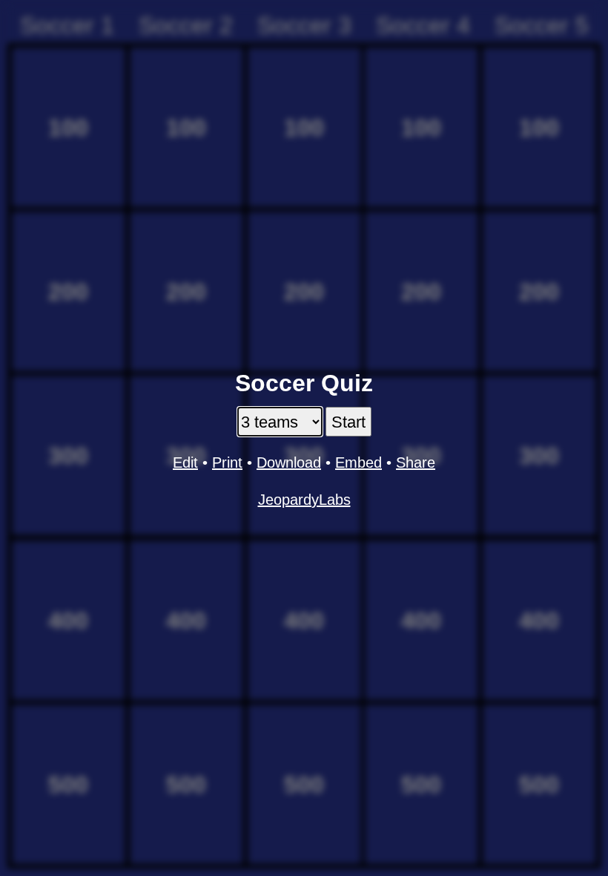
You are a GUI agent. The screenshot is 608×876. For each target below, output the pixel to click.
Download (289, 462)
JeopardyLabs (304, 499)
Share (415, 462)
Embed (358, 462)
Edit (185, 462)
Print (227, 462)
